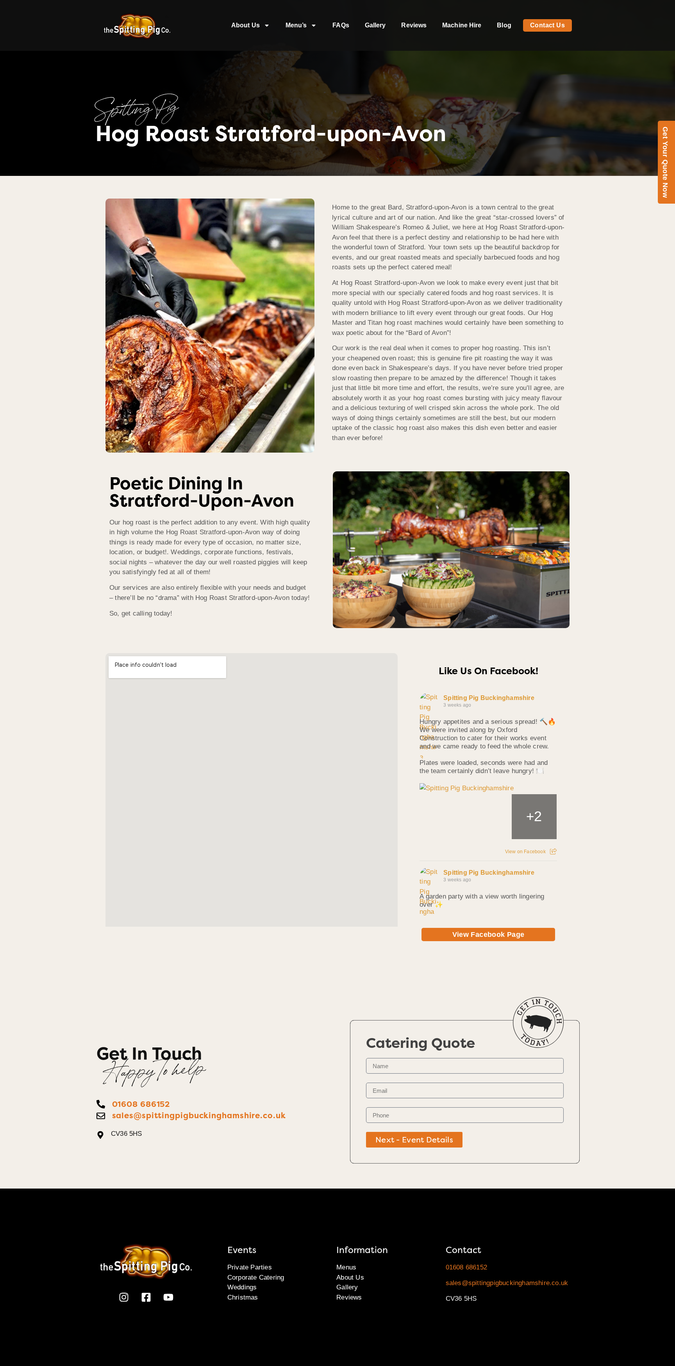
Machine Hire (461, 25)
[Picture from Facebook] (442, 816)
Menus (346, 1267)
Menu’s (296, 25)
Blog (504, 25)
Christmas (242, 1297)
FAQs (340, 25)
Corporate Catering (255, 1277)
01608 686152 (466, 1267)
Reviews (414, 25)
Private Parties (249, 1267)
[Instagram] (124, 1297)
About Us (245, 25)
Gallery (375, 25)
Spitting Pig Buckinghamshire (488, 698)
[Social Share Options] (553, 851)
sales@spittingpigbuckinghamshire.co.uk (507, 1283)
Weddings (242, 1287)
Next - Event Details (414, 1140)
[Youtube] (168, 1297)
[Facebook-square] (146, 1297)
